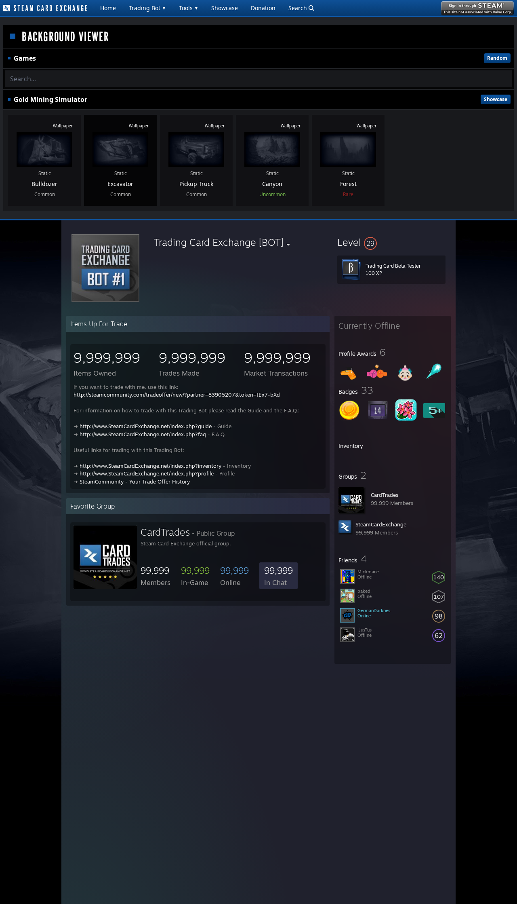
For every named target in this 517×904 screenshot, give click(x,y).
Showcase (224, 8)
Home (108, 8)
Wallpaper (63, 126)
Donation (263, 8)
